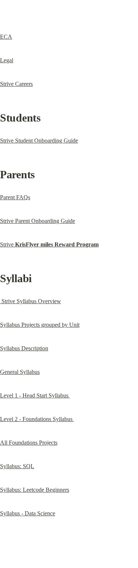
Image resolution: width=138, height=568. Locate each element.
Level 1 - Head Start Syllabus (35, 395)
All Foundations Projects (28, 442)
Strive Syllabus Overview (30, 301)
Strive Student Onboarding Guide (39, 140)
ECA (6, 37)
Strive (49, 244)
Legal (6, 60)
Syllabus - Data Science (27, 513)
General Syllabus (20, 372)
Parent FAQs (15, 197)
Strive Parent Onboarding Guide (37, 221)
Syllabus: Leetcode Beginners (34, 490)
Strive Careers (16, 84)
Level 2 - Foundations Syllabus (37, 419)
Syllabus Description (24, 348)
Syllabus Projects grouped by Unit (39, 325)
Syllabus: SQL (17, 466)
